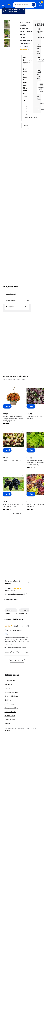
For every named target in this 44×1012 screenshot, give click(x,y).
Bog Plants (8, 684)
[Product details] (28, 294)
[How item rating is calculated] (26, 594)
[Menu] (3, 5)
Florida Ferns (9, 700)
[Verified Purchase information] (22, 626)
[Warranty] (26, 307)
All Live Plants (9, 704)
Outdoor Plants (10, 716)
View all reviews (11, 599)
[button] (25, 60)
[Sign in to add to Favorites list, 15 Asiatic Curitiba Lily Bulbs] (22, 431)
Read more (8, 644)
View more (15, 513)
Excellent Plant (10, 680)
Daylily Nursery (25, 22)
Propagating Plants (11, 692)
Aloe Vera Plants (10, 720)
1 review (13, 590)
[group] (28, 49)
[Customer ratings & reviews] (28, 582)
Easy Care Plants (10, 712)
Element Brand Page (11, 708)
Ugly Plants (8, 688)
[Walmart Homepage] (9, 5)
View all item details (31, 117)
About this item (10, 286)
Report (27, 652)
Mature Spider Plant (11, 696)
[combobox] (24, 5)
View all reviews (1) (16, 661)
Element (7, 723)
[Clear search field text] (30, 5)
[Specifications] (28, 300)
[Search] (33, 5)
